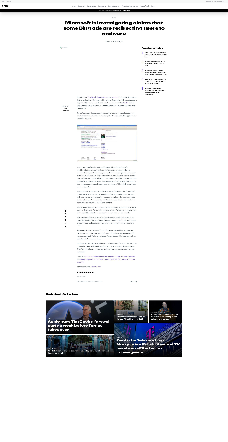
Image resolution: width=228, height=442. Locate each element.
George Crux (96, 267)
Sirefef (125, 103)
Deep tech (81, 6)
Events (9, 1)
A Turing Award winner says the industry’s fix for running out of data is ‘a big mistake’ (155, 81)
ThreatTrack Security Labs (97, 97)
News (3, 1)
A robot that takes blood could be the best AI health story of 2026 (155, 63)
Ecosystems (102, 6)
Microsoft (83, 276)
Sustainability (91, 6)
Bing (78, 276)
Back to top (133, 281)
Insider (114, 17)
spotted (115, 97)
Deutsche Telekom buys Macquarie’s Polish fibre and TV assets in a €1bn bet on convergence (155, 91)
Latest (74, 6)
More (153, 6)
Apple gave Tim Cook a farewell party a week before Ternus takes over (155, 55)
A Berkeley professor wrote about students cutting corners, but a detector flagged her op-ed (156, 72)
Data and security (114, 6)
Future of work (144, 6)
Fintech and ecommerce (130, 6)
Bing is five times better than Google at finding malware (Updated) (110, 256)
